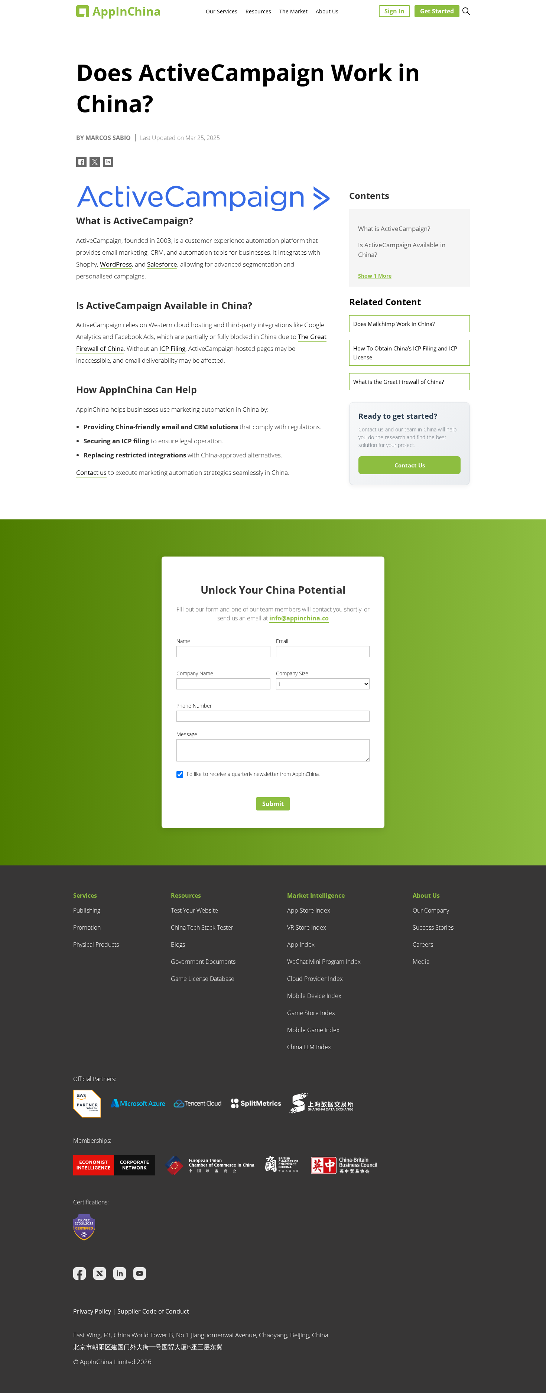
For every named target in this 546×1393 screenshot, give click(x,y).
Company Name (194, 673)
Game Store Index (311, 1013)
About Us (327, 11)
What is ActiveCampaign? (394, 228)
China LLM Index (309, 1047)
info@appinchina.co (299, 618)
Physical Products (96, 944)
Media (421, 962)
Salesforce (162, 264)
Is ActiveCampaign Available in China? (401, 250)
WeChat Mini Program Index (324, 962)
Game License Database (202, 979)
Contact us (91, 472)
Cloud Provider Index (315, 979)
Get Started (437, 11)
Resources (258, 11)
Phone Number (194, 705)
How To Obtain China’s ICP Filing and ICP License (405, 353)
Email (282, 641)
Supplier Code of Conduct (153, 1311)
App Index (301, 944)
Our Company (431, 910)
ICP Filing (172, 348)
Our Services (221, 11)
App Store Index (308, 910)
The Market (293, 11)
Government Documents (203, 962)
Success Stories (433, 927)
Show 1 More (374, 275)
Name (183, 641)
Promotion (87, 927)
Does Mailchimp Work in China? (394, 323)
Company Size (292, 673)
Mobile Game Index (313, 1030)
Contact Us (409, 465)
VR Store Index (306, 927)
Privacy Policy (92, 1311)
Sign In (394, 11)
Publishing (86, 910)
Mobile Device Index (314, 996)
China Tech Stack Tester (202, 927)
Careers (423, 944)
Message (186, 734)
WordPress (116, 264)
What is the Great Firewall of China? (398, 381)
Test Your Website (194, 910)
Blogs (178, 944)
